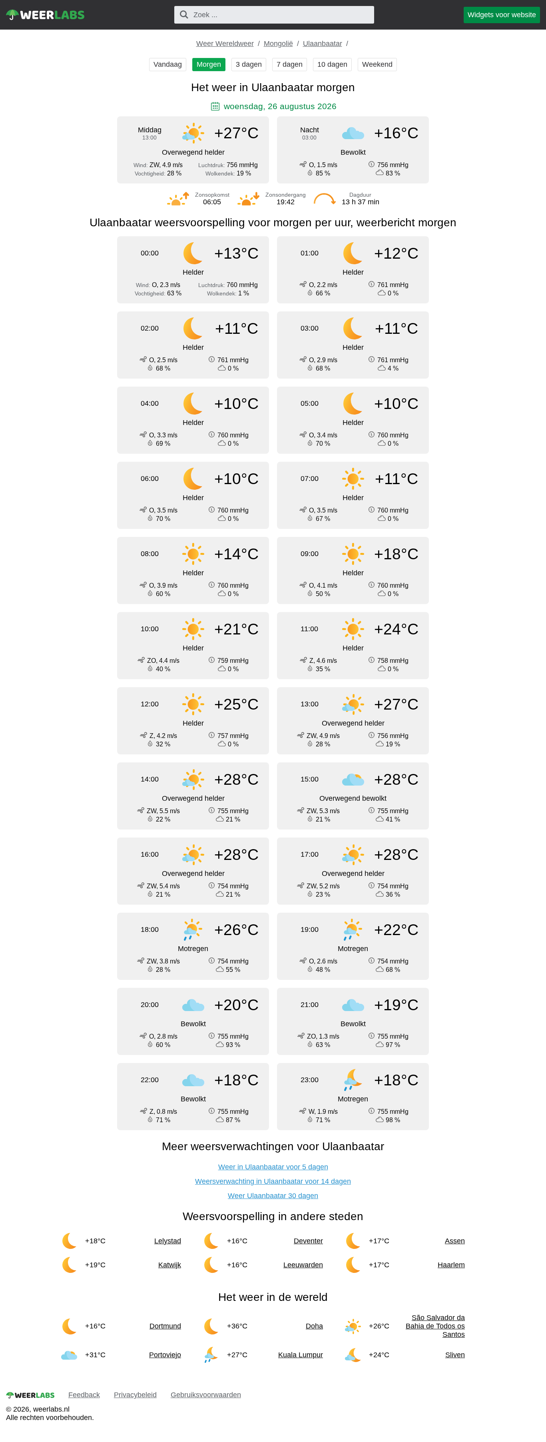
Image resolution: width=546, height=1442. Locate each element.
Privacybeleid (135, 1395)
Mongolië (278, 44)
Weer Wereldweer (225, 44)
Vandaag (167, 64)
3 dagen (249, 64)
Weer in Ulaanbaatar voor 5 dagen (273, 1167)
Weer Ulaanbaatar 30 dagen (273, 1196)
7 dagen (290, 64)
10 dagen (332, 64)
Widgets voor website (502, 15)
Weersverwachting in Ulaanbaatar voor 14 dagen (273, 1181)
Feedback (84, 1395)
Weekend (377, 64)
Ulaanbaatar (322, 44)
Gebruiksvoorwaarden (206, 1395)
